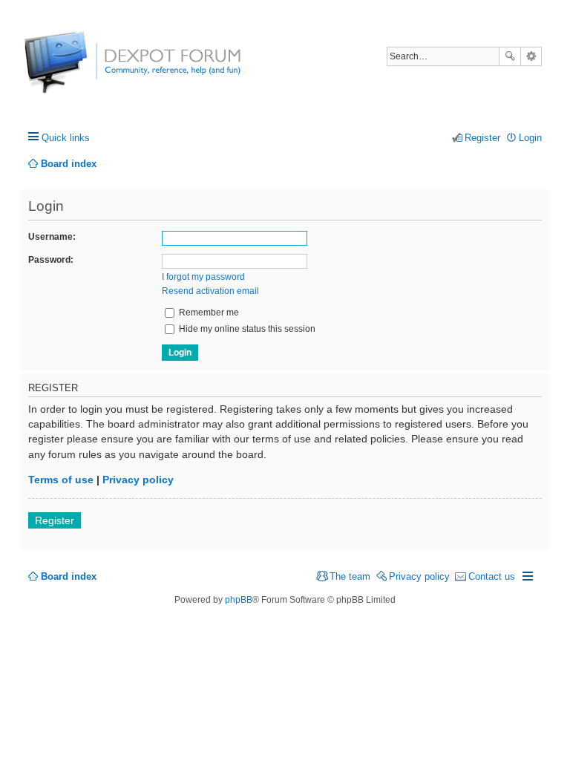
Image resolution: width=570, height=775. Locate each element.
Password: (50, 260)
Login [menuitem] (530, 137)
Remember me (208, 312)
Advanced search (531, 56)
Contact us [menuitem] (491, 576)
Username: (52, 237)
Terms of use (61, 479)
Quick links (66, 137)
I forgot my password (203, 277)
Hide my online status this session (246, 329)
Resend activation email (210, 291)
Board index (68, 576)
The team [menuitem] (350, 576)
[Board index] (79, 70)
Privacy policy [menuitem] (419, 576)
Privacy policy (138, 479)
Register (54, 520)
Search (510, 56)
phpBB (238, 600)
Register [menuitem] (482, 137)
